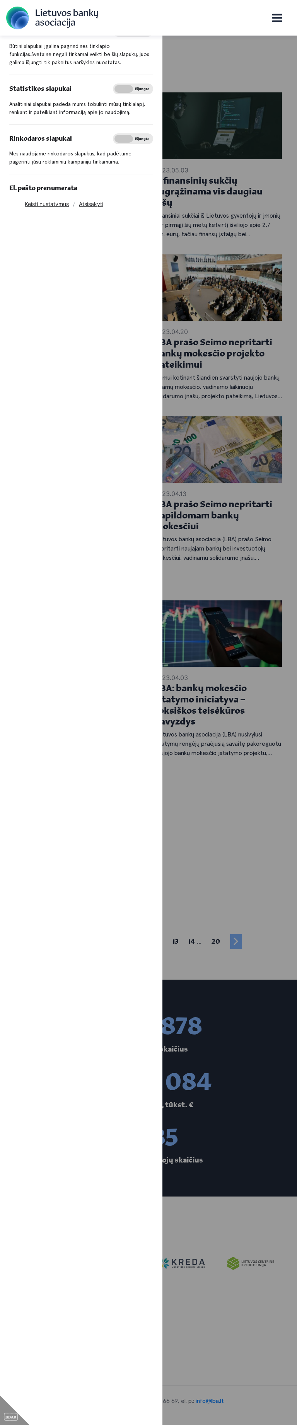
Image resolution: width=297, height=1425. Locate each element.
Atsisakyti (91, 204)
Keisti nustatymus (47, 204)
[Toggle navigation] (277, 18)
